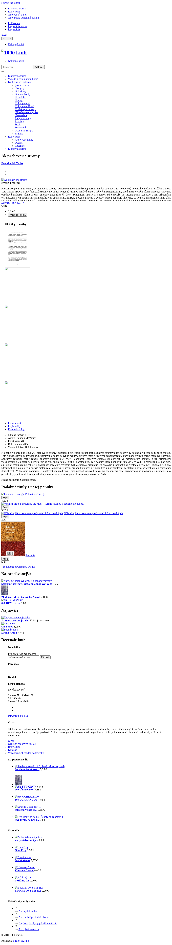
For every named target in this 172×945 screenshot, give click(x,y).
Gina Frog (7, 626)
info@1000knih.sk (18, 715)
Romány (19, 121)
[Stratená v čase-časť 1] (28, 806)
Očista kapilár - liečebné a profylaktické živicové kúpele (93, 513)
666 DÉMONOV (10, 603)
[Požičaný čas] (23, 877)
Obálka (19, 142)
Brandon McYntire (12, 163)
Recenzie (20, 145)
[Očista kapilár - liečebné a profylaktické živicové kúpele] (32, 513)
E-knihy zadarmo (17, 8)
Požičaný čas (22, 880)
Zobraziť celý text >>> (13, 202)
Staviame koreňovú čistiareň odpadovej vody (26, 583)
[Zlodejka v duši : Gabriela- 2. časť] (4, 594)
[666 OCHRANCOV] (27, 796)
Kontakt (12, 749)
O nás (11, 740)
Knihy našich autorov (19, 82)
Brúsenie (30, 555)
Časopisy (20, 88)
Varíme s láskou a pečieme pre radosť (64, 503)
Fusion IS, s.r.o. (21, 940)
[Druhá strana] (9, 629)
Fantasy (19, 133)
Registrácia (14, 29)
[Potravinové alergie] (13, 494)
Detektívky (21, 91)
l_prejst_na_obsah (10, 2)
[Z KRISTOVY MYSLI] (29, 887)
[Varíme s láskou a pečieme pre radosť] (22, 503)
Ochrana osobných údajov (22, 743)
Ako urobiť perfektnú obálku (23, 17)
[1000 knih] (14, 53)
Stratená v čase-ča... (26, 809)
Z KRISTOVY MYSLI (28, 890)
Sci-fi (17, 124)
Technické (20, 127)
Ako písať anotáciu (28, 929)
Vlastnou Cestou (24, 870)
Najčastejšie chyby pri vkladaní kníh (38, 923)
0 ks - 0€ (7, 38)
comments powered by (19, 566)
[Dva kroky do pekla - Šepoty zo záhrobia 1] (39, 816)
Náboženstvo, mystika (26, 112)
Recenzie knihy (16, 429)
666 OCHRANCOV (26, 799)
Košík (4, 35)
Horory (19, 100)
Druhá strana (9, 632)
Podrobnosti (14, 423)
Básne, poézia (22, 85)
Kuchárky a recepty (25, 109)
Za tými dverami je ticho (15, 620)
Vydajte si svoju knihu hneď (23, 79)
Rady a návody (23, 118)
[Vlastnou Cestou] (25, 867)
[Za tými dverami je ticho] (15, 617)
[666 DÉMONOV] (12, 600)
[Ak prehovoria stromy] (14, 179)
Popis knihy (14, 426)
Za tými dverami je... (26, 840)
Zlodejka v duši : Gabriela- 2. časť (20, 597)
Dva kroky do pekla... (27, 819)
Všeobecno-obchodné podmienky (26, 753)
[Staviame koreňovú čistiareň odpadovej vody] (26, 580)
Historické (20, 97)
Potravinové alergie (35, 494)
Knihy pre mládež (24, 106)
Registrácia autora (17, 26)
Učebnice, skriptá (24, 130)
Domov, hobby (23, 94)
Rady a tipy (14, 11)
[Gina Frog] (8, 623)
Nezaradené (21, 115)
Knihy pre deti (22, 103)
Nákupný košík (16, 44)
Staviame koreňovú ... (27, 769)
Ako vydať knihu (17, 14)
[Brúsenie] (13, 555)
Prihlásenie (14, 23)
